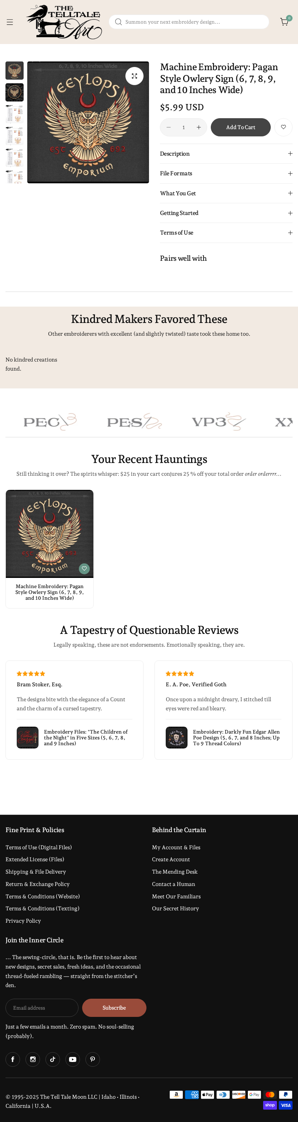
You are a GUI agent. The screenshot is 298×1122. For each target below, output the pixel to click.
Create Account (171, 859)
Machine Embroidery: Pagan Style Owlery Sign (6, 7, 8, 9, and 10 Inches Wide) (49, 592)
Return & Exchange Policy (37, 884)
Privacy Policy (23, 921)
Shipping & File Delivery (35, 872)
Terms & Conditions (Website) (42, 896)
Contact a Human (173, 884)
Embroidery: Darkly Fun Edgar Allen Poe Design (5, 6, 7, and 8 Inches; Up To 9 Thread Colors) (236, 737)
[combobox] (189, 22)
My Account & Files (176, 847)
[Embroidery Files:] (28, 737)
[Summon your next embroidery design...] (118, 22)
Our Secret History (175, 908)
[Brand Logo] (116, 422)
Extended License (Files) (34, 859)
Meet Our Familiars (176, 896)
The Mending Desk (175, 872)
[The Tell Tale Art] (65, 22)
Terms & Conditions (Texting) (42, 908)
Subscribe (114, 1008)
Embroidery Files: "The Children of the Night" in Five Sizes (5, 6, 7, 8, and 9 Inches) (86, 737)
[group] (88, 122)
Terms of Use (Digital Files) (38, 847)
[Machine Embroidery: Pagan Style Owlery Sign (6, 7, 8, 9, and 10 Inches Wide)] (49, 534)
